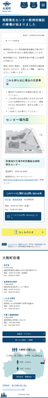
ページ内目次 (14, 41)
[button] (24, 232)
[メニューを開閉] (43, 5)
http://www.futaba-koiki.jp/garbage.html (20, 180)
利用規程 (5, 385)
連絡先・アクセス (24, 334)
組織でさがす (22, 244)
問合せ (24, 6)
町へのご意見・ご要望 (24, 340)
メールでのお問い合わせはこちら (24, 216)
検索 (33, 6)
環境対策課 (38, 244)
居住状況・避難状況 (24, 377)
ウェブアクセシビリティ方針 (13, 389)
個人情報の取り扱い (19, 385)
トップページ (12, 244)
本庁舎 (8, 199)
